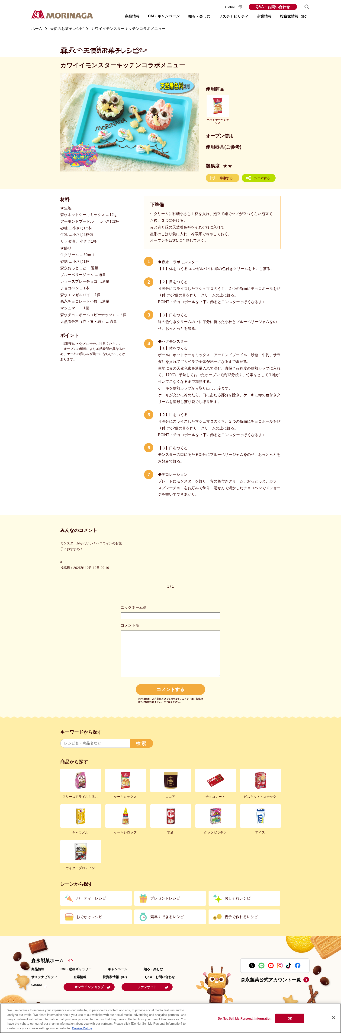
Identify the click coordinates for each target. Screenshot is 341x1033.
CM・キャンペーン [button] (164, 16)
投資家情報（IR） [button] (295, 16)
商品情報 (37, 969)
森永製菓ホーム (47, 960)
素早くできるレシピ (167, 917)
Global (230, 7)
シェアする (262, 178)
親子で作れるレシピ (241, 917)
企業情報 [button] (264, 16)
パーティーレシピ (91, 898)
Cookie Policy (82, 1028)
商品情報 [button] (132, 16)
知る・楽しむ (153, 969)
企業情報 (80, 977)
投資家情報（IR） (116, 977)
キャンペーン (117, 969)
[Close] (333, 1018)
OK (290, 1018)
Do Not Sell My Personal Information (245, 1018)
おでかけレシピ (89, 917)
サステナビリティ (44, 977)
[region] (170, 1018)
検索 (141, 743)
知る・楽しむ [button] (199, 16)
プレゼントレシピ (165, 898)
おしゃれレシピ (238, 898)
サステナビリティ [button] (233, 16)
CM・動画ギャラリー (76, 969)
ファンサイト (147, 987)
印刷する (226, 178)
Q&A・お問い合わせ (273, 7)
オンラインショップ (89, 987)
